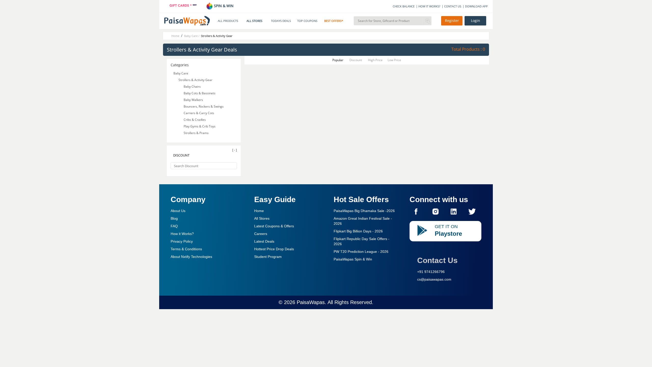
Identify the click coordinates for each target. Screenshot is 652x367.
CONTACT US (452, 6)
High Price (375, 60)
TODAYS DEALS (281, 21)
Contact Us (437, 260)
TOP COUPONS (307, 21)
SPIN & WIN (223, 5)
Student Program (268, 257)
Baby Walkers (194, 100)
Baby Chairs (192, 86)
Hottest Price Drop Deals (274, 249)
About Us (178, 211)
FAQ (174, 226)
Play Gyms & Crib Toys (200, 126)
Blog (174, 218)
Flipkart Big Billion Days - (358, 231)
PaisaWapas (311, 302)
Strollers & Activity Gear (195, 80)
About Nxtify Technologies (191, 257)
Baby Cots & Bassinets (200, 93)
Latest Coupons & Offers (274, 226)
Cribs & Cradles (195, 119)
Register (452, 20)
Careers (260, 234)
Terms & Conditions (186, 249)
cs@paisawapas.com (434, 279)
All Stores (261, 218)
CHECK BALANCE (404, 6)
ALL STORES (254, 21)
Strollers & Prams (196, 133)
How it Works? (182, 234)
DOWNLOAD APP (476, 6)
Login (475, 20)
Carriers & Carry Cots (199, 113)
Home (259, 211)
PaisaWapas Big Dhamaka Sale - (364, 211)
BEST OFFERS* (333, 21)
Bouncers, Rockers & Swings (204, 106)
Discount (355, 60)
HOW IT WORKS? (429, 6)
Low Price (394, 60)
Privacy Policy (182, 241)
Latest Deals (264, 241)
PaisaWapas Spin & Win (353, 259)
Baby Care (180, 73)
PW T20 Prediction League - (361, 252)
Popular (337, 60)
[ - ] (234, 150)
